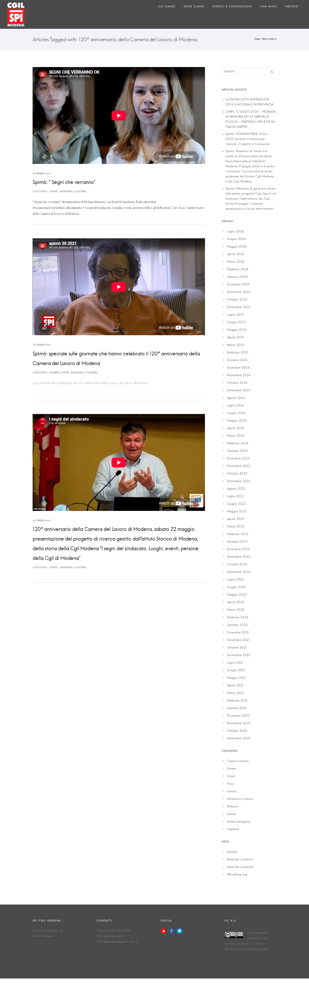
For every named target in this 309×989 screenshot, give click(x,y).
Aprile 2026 (235, 254)
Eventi (231, 776)
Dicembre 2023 (238, 458)
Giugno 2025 (236, 322)
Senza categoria (238, 821)
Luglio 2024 (235, 405)
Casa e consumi (238, 761)
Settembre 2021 (238, 655)
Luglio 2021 (235, 662)
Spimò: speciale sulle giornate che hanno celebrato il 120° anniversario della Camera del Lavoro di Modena (116, 358)
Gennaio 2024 (237, 451)
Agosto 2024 (236, 398)
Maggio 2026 (237, 246)
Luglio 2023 (235, 496)
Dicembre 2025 (238, 284)
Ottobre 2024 (237, 382)
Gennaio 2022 (237, 625)
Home (257, 38)
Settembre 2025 (239, 307)
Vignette (233, 829)
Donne (231, 768)
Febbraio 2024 (237, 443)
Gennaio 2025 (237, 360)
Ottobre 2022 (237, 564)
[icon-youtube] (165, 931)
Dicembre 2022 (238, 549)
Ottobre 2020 (237, 730)
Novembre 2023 (238, 466)
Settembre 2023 (239, 481)
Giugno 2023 (236, 503)
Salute (231, 814)
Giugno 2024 (236, 413)
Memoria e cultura (240, 799)
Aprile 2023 (235, 519)
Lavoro (231, 791)
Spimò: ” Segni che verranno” (64, 182)
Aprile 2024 (235, 428)
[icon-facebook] (173, 931)
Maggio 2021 (236, 677)
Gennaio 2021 (237, 708)
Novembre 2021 (238, 640)
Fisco (230, 783)
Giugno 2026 (236, 239)
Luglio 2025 (235, 314)
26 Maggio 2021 (41, 344)
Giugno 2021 (236, 670)
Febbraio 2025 (237, 352)
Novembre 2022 (238, 556)
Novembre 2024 (238, 375)
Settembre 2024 (239, 390)
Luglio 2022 (235, 579)
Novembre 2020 (239, 723)
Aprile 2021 (235, 685)
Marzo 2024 (235, 435)
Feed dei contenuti (240, 859)
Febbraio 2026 (237, 269)
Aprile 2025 (235, 337)
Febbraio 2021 (237, 700)
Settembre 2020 (239, 738)
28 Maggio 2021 (41, 173)
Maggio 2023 (237, 511)
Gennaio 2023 (237, 541)
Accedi (232, 852)
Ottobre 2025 (237, 299)
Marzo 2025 (235, 345)
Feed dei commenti (240, 867)
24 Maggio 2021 (41, 520)
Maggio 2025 (237, 329)
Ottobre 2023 (237, 473)
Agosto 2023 (236, 488)
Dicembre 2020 (238, 715)
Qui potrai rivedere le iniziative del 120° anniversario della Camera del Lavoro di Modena (90, 383)
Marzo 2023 (235, 526)
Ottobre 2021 (237, 647)
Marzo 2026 (236, 261)
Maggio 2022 (237, 594)
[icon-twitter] (179, 931)
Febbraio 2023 (237, 534)
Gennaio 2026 (237, 277)
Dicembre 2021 (238, 632)
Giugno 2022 (236, 587)
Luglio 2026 (235, 231)
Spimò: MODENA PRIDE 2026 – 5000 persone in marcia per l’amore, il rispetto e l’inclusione (248, 139)
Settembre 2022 (239, 572)
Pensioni (232, 806)
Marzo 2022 (235, 609)
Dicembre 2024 (238, 367)
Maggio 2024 (237, 420)
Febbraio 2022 (237, 617)
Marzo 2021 (235, 693)
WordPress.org (237, 874)
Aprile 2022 (235, 602)
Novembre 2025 (238, 292)
